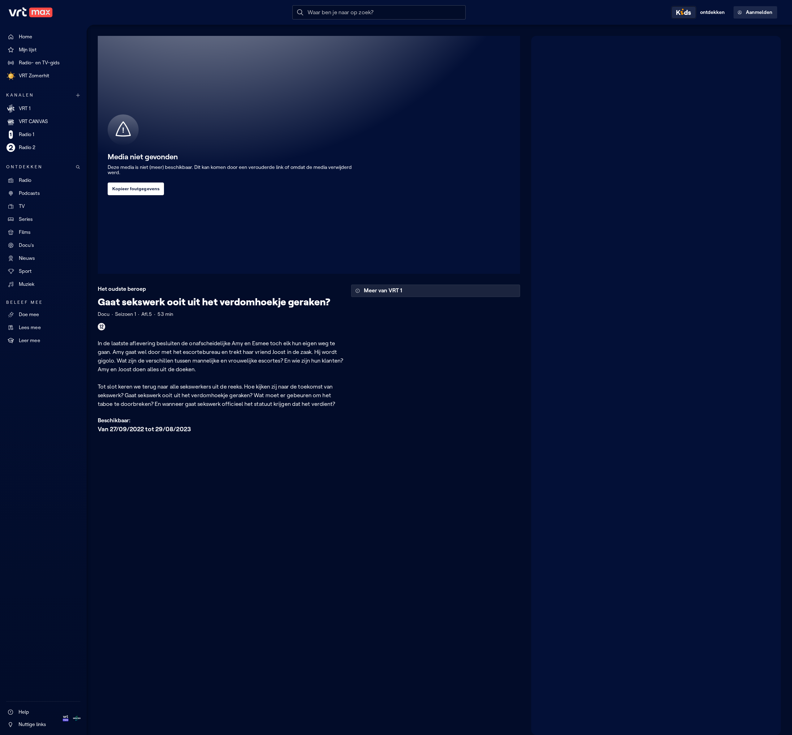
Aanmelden (759, 12)
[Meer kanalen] (77, 95)
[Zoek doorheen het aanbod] (77, 167)
